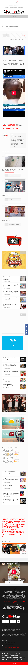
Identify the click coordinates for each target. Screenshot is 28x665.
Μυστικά (15, 528)
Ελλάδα (5, 524)
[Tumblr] (18, 3)
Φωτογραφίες (8, 534)
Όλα (24, 35)
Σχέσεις (8, 532)
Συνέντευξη (21, 531)
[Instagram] (16, 3)
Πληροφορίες (6, 529)
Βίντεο (15, 521)
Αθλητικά (15, 519)
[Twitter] (12, 3)
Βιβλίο (18, 521)
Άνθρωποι (5, 519)
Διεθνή (10, 523)
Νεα (19, 527)
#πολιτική (5, 518)
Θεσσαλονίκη (21, 524)
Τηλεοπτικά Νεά (20, 532)
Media (19, 518)
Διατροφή (5, 522)
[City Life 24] (14, 12)
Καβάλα (5, 526)
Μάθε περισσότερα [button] (19, 659)
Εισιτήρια (20, 522)
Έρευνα (11, 519)
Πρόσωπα (15, 531)
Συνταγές (4, 532)
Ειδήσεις (15, 522)
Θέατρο (15, 524)
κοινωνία (20, 534)
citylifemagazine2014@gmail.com (15, 1)
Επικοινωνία (16, 5)
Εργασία (15, 455)
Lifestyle (11, 518)
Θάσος (10, 524)
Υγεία (15, 451)
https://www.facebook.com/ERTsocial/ (11, 125)
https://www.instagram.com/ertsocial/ (10, 128)
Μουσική (9, 528)
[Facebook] (10, 3)
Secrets (23, 518)
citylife (20, 39)
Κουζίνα (9, 526)
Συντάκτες (10, 5)
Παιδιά (22, 528)
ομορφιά (8, 536)
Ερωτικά (15, 453)
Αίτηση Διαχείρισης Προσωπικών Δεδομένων (14, 7)
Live (14, 518)
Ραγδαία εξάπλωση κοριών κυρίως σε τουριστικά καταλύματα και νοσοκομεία (12, 170)
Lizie (17, 518)
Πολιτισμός (7, 531)
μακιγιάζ (4, 536)
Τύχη (15, 460)
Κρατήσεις (13, 526)
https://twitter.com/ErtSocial (8, 127)
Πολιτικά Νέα (13, 529)
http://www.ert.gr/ (11, 124)
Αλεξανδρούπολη (9, 521)
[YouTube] (14, 3)
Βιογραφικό (23, 521)
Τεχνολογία (12, 532)
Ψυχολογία (13, 534)
